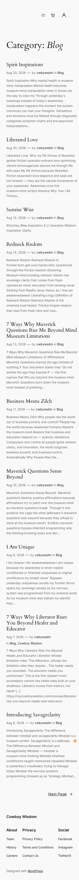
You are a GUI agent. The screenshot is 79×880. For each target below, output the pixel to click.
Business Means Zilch (29, 401)
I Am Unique (20, 547)
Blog (60, 73)
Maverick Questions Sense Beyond (34, 474)
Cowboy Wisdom (30, 643)
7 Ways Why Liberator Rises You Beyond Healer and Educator (36, 623)
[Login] (63, 15)
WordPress (35, 871)
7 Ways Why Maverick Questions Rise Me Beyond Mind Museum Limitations (41, 330)
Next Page (60, 794)
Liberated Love (22, 140)
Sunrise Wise (20, 210)
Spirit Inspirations (24, 65)
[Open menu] (43, 15)
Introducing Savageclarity (33, 715)
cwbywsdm (45, 73)
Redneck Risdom (24, 244)
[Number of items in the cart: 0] (52, 15)
